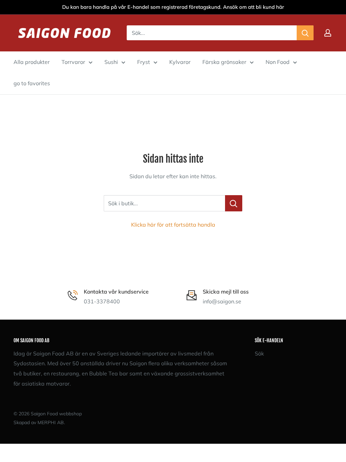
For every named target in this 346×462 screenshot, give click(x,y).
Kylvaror (180, 62)
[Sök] (305, 32)
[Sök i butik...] (233, 203)
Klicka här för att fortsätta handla (173, 224)
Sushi (111, 62)
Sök (259, 353)
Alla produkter (32, 62)
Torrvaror (73, 62)
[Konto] (327, 33)
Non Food (278, 62)
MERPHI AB (51, 422)
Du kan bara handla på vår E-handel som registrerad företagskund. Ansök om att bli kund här (173, 7)
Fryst (143, 62)
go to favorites (32, 83)
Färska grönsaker (224, 62)
